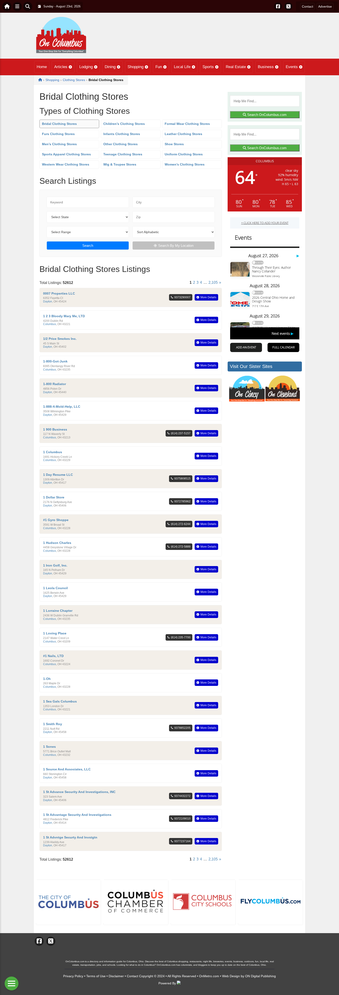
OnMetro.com (209, 976)
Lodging (86, 67)
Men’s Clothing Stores (59, 144)
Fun (158, 67)
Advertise (325, 6)
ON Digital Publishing (260, 976)
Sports (208, 67)
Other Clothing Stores (120, 144)
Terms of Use (96, 976)
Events (292, 67)
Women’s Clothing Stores (185, 164)
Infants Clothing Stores (121, 134)
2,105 (213, 282)
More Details (208, 297)
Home (42, 67)
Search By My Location (175, 245)
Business (266, 67)
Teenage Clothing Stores (122, 154)
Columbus (49, 324)
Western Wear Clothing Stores (65, 164)
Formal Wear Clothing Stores (187, 124)
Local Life (182, 67)
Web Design (231, 976)
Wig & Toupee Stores (119, 164)
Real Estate (236, 67)
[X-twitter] (288, 6)
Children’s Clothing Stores (124, 124)
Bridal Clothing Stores (59, 124)
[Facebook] (278, 6)
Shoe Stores (174, 144)
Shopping (135, 67)
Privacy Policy (73, 976)
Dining (110, 67)
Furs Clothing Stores (58, 134)
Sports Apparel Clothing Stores (66, 154)
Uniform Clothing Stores (184, 154)
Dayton (47, 301)
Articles (60, 67)
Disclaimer (116, 976)
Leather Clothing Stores (183, 134)
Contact (307, 6)
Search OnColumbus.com (266, 115)
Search (87, 245)
